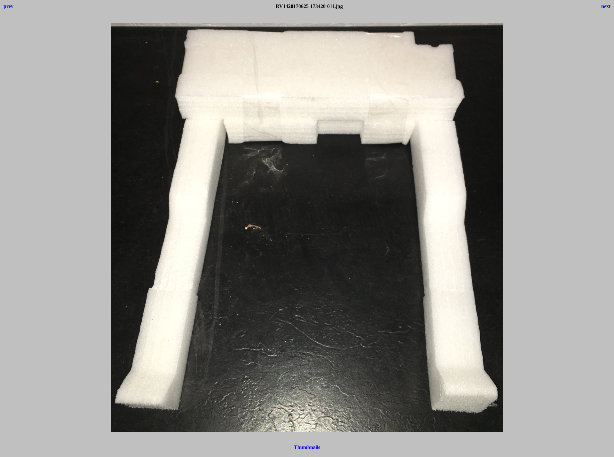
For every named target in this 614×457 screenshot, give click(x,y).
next (605, 6)
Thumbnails (307, 447)
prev (8, 6)
